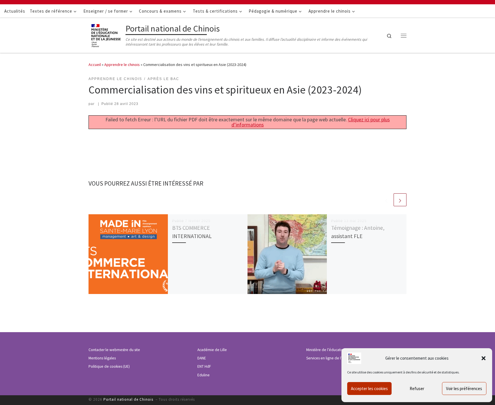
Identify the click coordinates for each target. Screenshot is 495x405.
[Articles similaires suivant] (400, 199)
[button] (483, 358)
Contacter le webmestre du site (114, 349)
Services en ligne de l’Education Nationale (340, 358)
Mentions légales (102, 358)
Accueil (95, 64)
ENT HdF (204, 366)
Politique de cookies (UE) (109, 366)
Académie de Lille (212, 349)
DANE (201, 358)
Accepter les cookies (369, 388)
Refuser (417, 388)
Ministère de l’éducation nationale (334, 349)
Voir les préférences (464, 388)
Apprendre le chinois (122, 64)
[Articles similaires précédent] (386, 199)
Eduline (203, 375)
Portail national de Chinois (128, 399)
